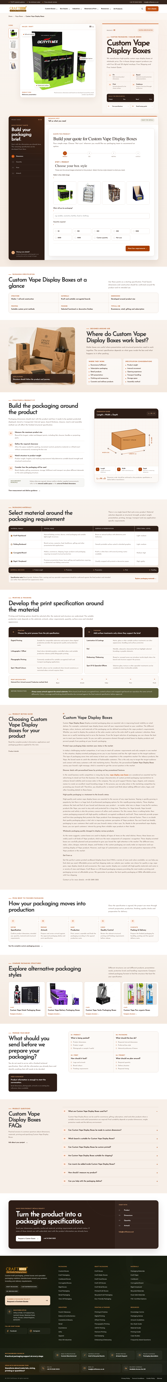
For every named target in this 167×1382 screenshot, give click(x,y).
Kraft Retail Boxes (101, 1287)
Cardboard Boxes (65, 1279)
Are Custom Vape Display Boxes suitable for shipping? (88, 1156)
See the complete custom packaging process (26, 946)
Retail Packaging (64, 1295)
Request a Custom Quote (28, 1239)
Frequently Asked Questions (141, 1340)
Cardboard (134, 1279)
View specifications (118, 106)
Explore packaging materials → (145, 578)
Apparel (61, 1336)
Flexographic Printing (102, 1324)
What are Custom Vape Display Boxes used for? (85, 1111)
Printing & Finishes (101, 1312)
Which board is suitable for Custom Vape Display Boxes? (89, 1139)
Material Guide (136, 1328)
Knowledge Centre (137, 1312)
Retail (60, 1324)
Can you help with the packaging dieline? (83, 1181)
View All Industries (65, 1340)
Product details (14, 751)
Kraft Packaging (64, 1275)
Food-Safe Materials (138, 1295)
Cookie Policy (150, 1378)
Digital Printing (100, 1316)
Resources (106, 9)
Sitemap (159, 1378)
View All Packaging (65, 1299)
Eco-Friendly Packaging (103, 1299)
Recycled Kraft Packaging (103, 1295)
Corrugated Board (137, 1283)
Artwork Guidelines (137, 1320)
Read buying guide (142, 106)
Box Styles (65, 9)
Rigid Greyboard (136, 1287)
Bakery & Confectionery (67, 1316)
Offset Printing (100, 1320)
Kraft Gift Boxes (100, 1283)
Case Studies (135, 1336)
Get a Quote (152, 9)
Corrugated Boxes (65, 1283)
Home (10, 16)
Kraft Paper (135, 1275)
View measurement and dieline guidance (24, 491)
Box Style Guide (136, 1324)
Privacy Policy (125, 1378)
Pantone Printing (100, 1332)
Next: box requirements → (137, 248)
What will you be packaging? (63, 209)
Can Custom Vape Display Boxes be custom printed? (87, 1147)
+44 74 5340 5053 (136, 2)
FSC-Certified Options (138, 1299)
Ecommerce (63, 1328)
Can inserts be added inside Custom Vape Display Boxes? (89, 1164)
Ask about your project (18, 1142)
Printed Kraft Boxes (101, 1291)
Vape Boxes (19, 16)
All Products (117, 9)
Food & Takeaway (65, 1312)
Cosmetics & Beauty (66, 1320)
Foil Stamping (99, 1336)
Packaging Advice (137, 1316)
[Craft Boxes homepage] (18, 9)
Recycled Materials (137, 1291)
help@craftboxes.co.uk (151, 2)
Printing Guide (136, 1332)
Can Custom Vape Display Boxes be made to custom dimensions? (92, 1130)
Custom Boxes (51, 9)
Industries (77, 9)
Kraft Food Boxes (101, 1279)
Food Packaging (64, 1291)
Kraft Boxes (99, 1271)
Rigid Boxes (63, 1287)
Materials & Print (91, 9)
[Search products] (142, 8)
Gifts (60, 1332)
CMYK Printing (100, 1328)
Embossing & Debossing (103, 1340)
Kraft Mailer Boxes (101, 1275)
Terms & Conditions (138, 1378)
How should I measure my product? (80, 1173)
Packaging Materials (138, 1271)
